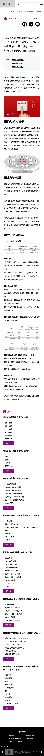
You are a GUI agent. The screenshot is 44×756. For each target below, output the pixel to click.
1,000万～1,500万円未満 (14, 497)
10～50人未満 (10, 561)
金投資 (7, 694)
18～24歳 (8, 423)
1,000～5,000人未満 (12, 574)
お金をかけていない (12, 620)
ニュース (18, 11)
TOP (12, 11)
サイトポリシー (30, 735)
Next (41, 752)
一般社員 (8, 521)
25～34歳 (8, 426)
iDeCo (7, 681)
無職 (7, 586)
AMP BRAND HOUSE (16, 742)
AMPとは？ (12, 735)
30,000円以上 (10, 617)
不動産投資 (9, 688)
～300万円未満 (10, 484)
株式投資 (8, 678)
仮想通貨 (8, 684)
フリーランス (9, 537)
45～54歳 (8, 432)
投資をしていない (11, 704)
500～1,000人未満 (12, 570)
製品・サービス (29, 11)
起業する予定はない (12, 654)
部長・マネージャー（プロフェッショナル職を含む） (22, 527)
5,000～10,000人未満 (13, 577)
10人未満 (8, 558)
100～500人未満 (11, 567)
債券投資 (8, 697)
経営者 (7, 534)
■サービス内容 (17, 67)
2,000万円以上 (10, 503)
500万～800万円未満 (13, 490)
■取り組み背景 (18, 60)
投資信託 (8, 675)
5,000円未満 (9, 604)
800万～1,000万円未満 (13, 493)
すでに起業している (12, 644)
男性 (7, 456)
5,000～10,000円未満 (13, 608)
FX (6, 691)
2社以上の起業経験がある (14, 648)
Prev (3, 752)
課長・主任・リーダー (12, 524)
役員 (7, 530)
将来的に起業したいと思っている (16, 638)
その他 (7, 463)
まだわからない (10, 651)
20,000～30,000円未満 (13, 614)
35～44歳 (8, 429)
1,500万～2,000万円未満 (14, 500)
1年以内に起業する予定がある (16, 641)
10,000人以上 (10, 580)
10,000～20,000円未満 (13, 611)
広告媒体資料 (29, 739)
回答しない (9, 466)
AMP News (12, 18)
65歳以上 (8, 439)
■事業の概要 (17, 63)
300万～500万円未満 (13, 487)
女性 (7, 460)
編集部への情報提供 (15, 739)
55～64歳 (8, 435)
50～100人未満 (11, 564)
